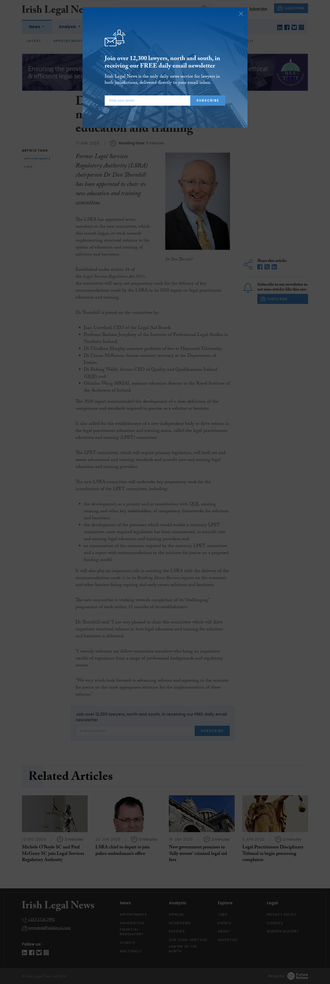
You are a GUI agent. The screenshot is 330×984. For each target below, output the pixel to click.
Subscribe (207, 100)
